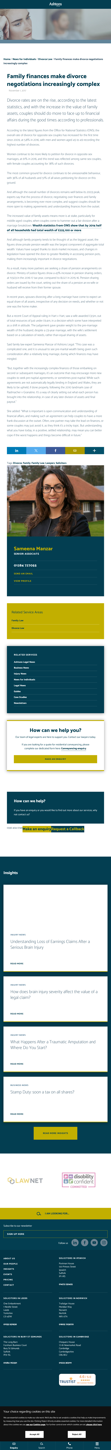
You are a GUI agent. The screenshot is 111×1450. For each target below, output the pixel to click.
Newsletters (20, 703)
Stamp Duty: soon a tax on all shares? (42, 1092)
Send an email (23, 574)
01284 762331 (10, 1363)
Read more (16, 964)
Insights (8, 1269)
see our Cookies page (35, 1424)
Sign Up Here (15, 1234)
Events (7, 1274)
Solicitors (61, 463)
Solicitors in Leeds (15, 1298)
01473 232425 (66, 1284)
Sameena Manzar (33, 549)
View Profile (22, 581)
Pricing (8, 1280)
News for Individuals (24, 59)
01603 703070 (66, 1324)
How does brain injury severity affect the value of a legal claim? (54, 994)
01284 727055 (25, 565)
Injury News (20, 674)
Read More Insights (55, 1133)
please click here (94, 1424)
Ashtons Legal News (24, 662)
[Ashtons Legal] (55, 4)
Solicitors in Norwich (73, 1298)
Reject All (76, 1434)
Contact (8, 1285)
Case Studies (20, 697)
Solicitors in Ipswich (72, 1258)
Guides (17, 691)
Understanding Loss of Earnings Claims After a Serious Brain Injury (50, 944)
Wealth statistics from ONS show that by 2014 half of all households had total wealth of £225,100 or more (54, 228)
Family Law (38, 463)
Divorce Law (45, 59)
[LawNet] (28, 1180)
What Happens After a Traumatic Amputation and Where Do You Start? (53, 1045)
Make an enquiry (55, 759)
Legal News (20, 686)
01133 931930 (10, 1324)
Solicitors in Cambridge (74, 1337)
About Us (9, 1258)
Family (26, 463)
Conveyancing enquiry (73, 748)
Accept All (34, 1434)
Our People (10, 1264)
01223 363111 (65, 1363)
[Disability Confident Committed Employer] (82, 1180)
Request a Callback (67, 829)
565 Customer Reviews (85, 1383)
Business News (21, 668)
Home (6, 59)
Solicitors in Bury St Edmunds (22, 1337)
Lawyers (50, 463)
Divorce (17, 463)
